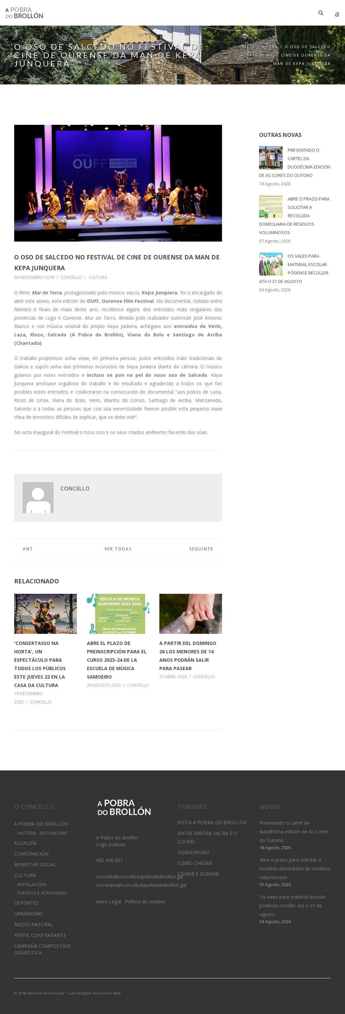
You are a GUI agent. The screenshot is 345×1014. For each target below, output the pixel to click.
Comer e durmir (198, 874)
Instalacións (32, 885)
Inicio (247, 46)
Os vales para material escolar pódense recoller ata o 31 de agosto (292, 905)
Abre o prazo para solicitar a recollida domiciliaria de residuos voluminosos (294, 216)
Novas (270, 46)
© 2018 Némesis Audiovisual (39, 992)
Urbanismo (28, 913)
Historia (27, 833)
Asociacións (54, 833)
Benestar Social (35, 864)
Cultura (98, 277)
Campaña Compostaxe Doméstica (42, 949)
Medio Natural (33, 924)
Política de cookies (145, 901)
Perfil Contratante (40, 935)
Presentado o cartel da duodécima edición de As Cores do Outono (293, 831)
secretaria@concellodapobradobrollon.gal (141, 885)
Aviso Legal (108, 901)
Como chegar (195, 863)
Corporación (31, 853)
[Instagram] (314, 992)
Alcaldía (25, 843)
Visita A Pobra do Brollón (212, 822)
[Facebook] (326, 992)
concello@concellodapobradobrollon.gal (139, 876)
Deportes (26, 903)
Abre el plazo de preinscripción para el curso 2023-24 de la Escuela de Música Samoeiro (117, 660)
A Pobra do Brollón (41, 824)
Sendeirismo (194, 852)
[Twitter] (303, 992)
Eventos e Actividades (42, 893)
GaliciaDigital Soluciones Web (94, 992)
